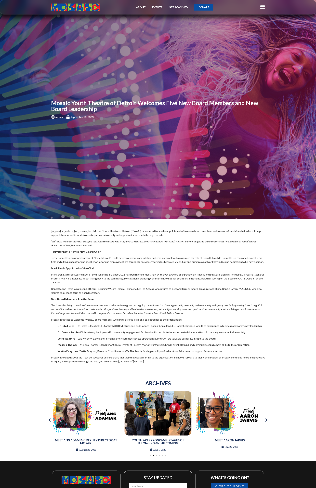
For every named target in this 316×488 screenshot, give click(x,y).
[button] (50, 420)
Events (157, 7)
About (141, 7)
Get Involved (178, 7)
